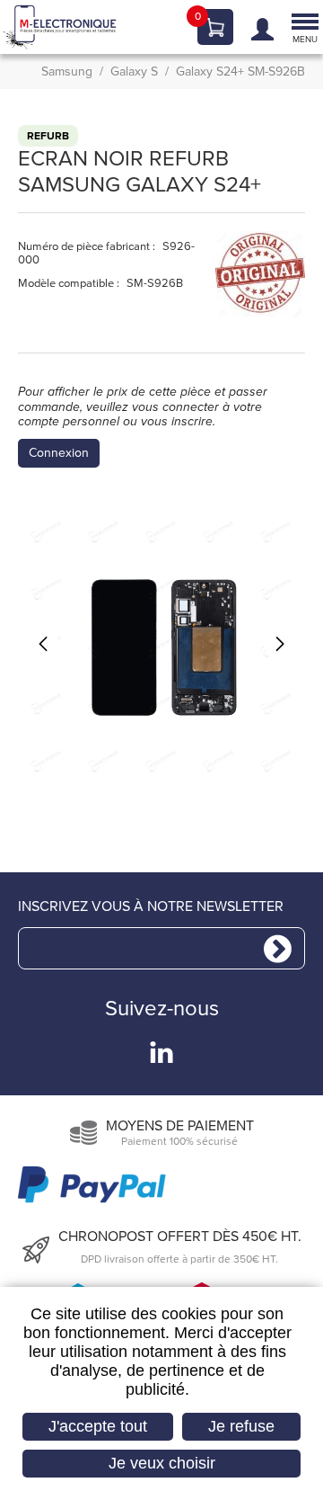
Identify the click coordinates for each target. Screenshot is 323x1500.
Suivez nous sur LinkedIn (161, 1052)
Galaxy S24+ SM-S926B (240, 72)
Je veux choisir (162, 1463)
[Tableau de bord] (258, 27)
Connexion (59, 453)
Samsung (66, 72)
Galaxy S (134, 72)
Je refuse (241, 1426)
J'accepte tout (97, 1426)
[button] (161, 647)
